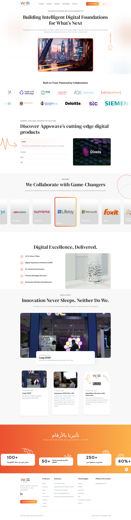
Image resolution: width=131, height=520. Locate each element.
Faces (21, 157)
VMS (21, 162)
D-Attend (23, 152)
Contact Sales (92, 4)
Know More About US (28, 501)
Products (41, 4)
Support (104, 4)
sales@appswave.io (101, 483)
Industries (57, 4)
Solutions (49, 4)
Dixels (24, 142)
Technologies (66, 4)
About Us (75, 4)
